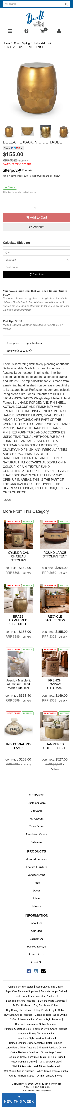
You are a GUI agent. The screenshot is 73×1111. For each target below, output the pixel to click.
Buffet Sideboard (22, 1005)
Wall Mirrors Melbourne (46, 1066)
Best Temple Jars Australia (20, 1000)
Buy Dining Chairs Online (19, 1010)
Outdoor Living (36, 874)
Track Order (36, 826)
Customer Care (37, 802)
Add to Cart (38, 217)
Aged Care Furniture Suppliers (22, 991)
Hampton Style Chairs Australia (50, 1028)
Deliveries (36, 842)
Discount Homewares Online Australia (35, 1024)
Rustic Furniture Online (23, 1061)
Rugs (37, 882)
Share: (7, 148)
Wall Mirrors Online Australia (19, 1071)
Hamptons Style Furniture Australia (35, 1038)
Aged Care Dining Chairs (49, 986)
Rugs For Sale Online (51, 1057)
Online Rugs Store (51, 1052)
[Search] (66, 4)
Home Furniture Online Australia (26, 1043)
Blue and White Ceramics (51, 1000)
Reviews (11, 350)
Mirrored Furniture (36, 859)
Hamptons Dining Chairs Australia (35, 1033)
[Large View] (9, 131)
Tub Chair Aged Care (49, 1061)
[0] (42, 32)
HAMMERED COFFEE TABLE (54, 746)
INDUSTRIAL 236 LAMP (18, 746)
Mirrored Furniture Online (52, 1047)
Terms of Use (36, 954)
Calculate (38, 274)
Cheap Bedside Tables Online (51, 1014)
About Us (36, 922)
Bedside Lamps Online (53, 991)
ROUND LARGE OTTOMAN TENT (54, 554)
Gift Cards (36, 810)
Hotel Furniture (54, 1043)
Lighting (36, 898)
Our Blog (36, 930)
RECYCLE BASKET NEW (55, 618)
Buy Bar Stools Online (46, 1005)
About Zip (36, 962)
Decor (36, 890)
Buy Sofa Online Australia (18, 1014)
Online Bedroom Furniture (24, 1052)
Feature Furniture (36, 866)
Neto (48, 1090)
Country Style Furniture (48, 1019)
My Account (36, 818)
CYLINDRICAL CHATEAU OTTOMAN (18, 556)
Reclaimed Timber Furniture (23, 1057)
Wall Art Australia (22, 1066)
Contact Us (36, 938)
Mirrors (36, 906)
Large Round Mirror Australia (21, 1047)
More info (27, 170)
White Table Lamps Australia (52, 1071)
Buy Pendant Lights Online (50, 1010)
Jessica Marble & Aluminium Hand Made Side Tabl (18, 684)
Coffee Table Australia (22, 1019)
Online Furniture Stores (21, 986)
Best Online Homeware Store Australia (35, 996)
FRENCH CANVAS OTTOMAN (55, 684)
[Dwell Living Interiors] (36, 18)
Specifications (33, 342)
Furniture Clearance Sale (17, 1028)
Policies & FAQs (36, 946)
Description (12, 342)
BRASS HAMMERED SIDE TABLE (18, 620)
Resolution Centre (36, 834)
